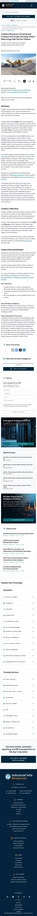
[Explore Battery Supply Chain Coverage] (33, 691)
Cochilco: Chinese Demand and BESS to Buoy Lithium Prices (18, 472)
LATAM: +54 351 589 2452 (26, 791)
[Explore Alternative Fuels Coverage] (33, 621)
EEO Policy (18, 902)
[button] (1, 1)
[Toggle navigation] (32, 5)
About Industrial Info (18, 802)
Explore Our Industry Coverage (18, 879)
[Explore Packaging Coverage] (33, 698)
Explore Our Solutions (18, 443)
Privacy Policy (18, 907)
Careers (18, 811)
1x (14, 81)
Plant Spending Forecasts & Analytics (18, 826)
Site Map (18, 911)
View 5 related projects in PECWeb (19, 90)
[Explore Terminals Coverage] (33, 603)
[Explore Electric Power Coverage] (33, 597)
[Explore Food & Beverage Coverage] (33, 650)
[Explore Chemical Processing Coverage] (33, 631)
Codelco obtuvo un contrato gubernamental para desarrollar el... (18, 465)
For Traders (18, 809)
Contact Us (18, 814)
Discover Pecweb (18, 520)
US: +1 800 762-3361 (11, 791)
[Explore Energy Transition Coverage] (33, 722)
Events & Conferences (18, 847)
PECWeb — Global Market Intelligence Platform (18, 824)
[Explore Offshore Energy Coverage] (33, 734)
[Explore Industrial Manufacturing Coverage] (33, 656)
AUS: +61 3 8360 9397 (25, 793)
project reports (23, 177)
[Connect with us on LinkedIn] (7, 897)
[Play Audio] (24, 81)
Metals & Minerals (18, 175)
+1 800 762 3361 (14, 1)
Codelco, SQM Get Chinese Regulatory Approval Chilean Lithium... (17, 486)
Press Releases (18, 862)
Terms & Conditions (18, 909)
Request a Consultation (18, 877)
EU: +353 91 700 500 (11, 793)
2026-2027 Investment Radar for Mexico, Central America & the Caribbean (16, 559)
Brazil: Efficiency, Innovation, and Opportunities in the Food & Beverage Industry (17, 550)
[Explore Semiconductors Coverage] (33, 685)
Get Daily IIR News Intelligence (18, 16)
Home (2, 25)
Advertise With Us (18, 867)
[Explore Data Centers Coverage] (33, 679)
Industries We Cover (18, 831)
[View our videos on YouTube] (13, 897)
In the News (18, 860)
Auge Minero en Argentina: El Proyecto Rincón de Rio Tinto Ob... (17, 458)
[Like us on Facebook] (24, 897)
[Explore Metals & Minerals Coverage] (33, 637)
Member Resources (31, 1)
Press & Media (18, 858)
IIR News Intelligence (12, 25)
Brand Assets (18, 865)
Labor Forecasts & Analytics (18, 828)
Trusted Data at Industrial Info (18, 805)
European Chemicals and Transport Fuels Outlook (18, 533)
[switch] (12, 20)
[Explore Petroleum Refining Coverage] (33, 627)
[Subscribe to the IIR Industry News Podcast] (29, 897)
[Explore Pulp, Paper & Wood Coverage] (33, 644)
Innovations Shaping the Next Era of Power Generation (12, 568)
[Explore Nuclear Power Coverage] (33, 704)
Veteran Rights (18, 905)
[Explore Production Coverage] (33, 615)
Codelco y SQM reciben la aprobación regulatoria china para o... (18, 478)
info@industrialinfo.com (19, 787)
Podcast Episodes (18, 845)
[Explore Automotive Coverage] (33, 728)
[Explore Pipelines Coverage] (33, 609)
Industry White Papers (18, 843)
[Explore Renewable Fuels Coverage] (33, 716)
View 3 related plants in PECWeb (17, 92)
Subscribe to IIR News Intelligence (18, 881)
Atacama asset (27, 241)
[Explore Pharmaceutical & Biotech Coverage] (33, 662)
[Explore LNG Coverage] (33, 710)
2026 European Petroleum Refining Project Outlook (11, 541)
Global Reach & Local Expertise (18, 807)
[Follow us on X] (18, 897)
